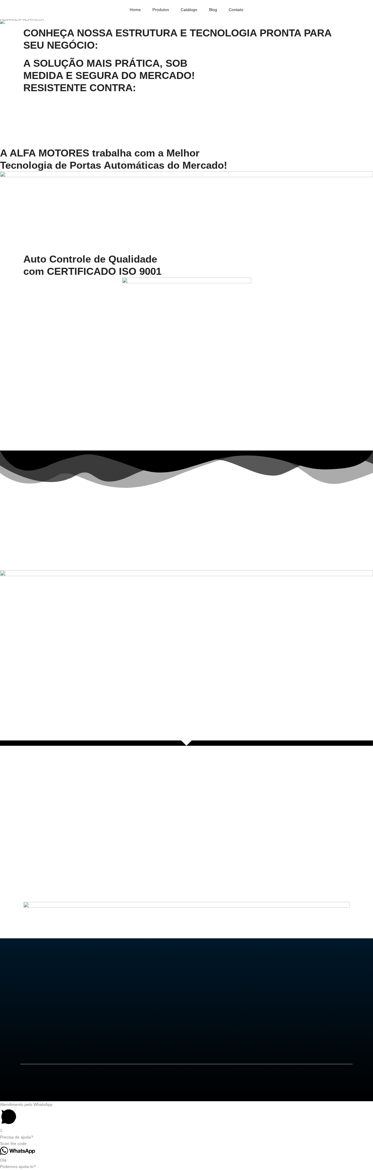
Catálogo (189, 9)
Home (135, 9)
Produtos (160, 9)
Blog (213, 9)
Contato (236, 9)
